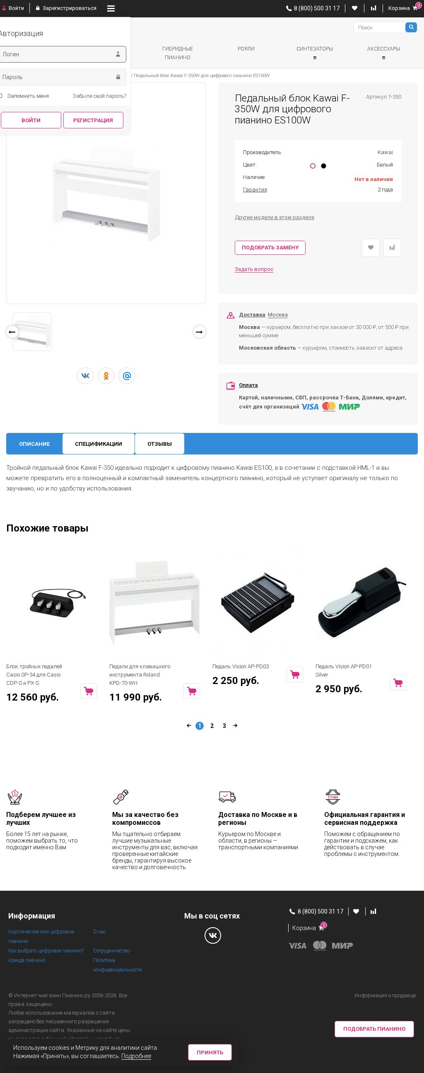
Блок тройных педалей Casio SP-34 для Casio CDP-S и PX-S (34, 674)
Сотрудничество (111, 951)
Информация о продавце (385, 995)
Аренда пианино (26, 960)
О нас (99, 932)
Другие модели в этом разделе (274, 217)
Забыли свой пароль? (99, 96)
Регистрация (93, 120)
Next (217, 334)
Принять (210, 1052)
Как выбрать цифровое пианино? (46, 951)
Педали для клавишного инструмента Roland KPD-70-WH (139, 674)
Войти (15, 8)
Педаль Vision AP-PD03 (240, 666)
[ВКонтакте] (85, 375)
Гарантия (255, 189)
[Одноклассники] (106, 375)
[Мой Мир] (126, 375)
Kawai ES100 (254, 467)
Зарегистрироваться (68, 8)
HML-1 (366, 467)
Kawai (385, 152)
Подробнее (136, 1056)
